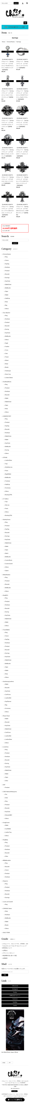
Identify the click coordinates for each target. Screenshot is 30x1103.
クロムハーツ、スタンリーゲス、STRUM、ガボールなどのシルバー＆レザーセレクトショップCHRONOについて (15, 945)
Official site (15, 986)
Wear (6, 301)
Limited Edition (9, 377)
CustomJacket (9, 563)
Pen (6, 794)
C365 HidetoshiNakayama (10, 791)
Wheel (6, 360)
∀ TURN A (5, 499)
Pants (6, 470)
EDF (4, 784)
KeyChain (7, 281)
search (16, 3)
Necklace (7, 267)
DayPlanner (8, 701)
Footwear (7, 481)
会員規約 (5, 958)
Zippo (6, 291)
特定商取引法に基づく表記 (10, 955)
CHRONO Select (7, 908)
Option (7, 570)
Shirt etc (7, 505)
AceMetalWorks (7, 381)
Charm (7, 260)
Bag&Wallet (8, 474)
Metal (6, 363)
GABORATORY (7, 416)
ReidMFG (5, 595)
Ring (6, 256)
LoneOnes (5, 746)
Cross (6, 350)
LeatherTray (8, 832)
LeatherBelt (8, 698)
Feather (7, 346)
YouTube (15, 1002)
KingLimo (5, 881)
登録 (5, 975)
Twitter (15, 992)
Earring (7, 329)
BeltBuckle (8, 288)
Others (7, 308)
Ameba (15, 1005)
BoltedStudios (6, 574)
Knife (6, 797)
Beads (6, 367)
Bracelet (7, 274)
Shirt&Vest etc (8, 467)
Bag (6, 305)
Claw (6, 353)
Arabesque (8, 370)
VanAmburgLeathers (8, 681)
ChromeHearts (11, 41)
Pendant (7, 270)
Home (3, 41)
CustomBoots (8, 560)
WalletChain (8, 284)
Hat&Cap (7, 298)
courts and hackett (8, 901)
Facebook (15, 999)
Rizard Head (6, 715)
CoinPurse (8, 694)
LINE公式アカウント (15, 995)
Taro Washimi (6, 312)
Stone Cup (8, 374)
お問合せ (5, 950)
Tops (6, 463)
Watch (6, 553)
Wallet (6, 295)
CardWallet (8, 828)
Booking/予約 (8, 494)
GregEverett (6, 822)
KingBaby (5, 839)
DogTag (7, 263)
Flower (7, 357)
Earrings (7, 277)
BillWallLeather (7, 860)
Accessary (7, 487)
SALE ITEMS (6, 932)
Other (6, 780)
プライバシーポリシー (8, 953)
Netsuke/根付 (8, 815)
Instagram (15, 989)
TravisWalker (6, 629)
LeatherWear (8, 460)
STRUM (5, 457)
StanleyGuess (6, 519)
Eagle (6, 343)
